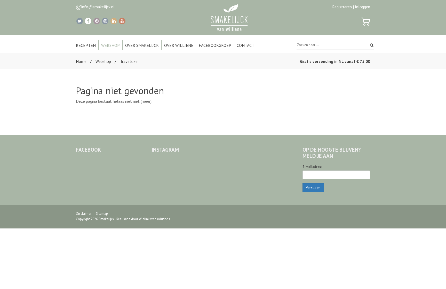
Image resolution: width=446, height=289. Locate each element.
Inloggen (362, 6)
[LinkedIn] (113, 21)
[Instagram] (105, 21)
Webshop (103, 61)
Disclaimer (83, 213)
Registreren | (343, 6)
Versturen (313, 187)
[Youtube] (122, 21)
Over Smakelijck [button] (142, 45)
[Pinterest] (96, 21)
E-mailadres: (312, 167)
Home (81, 61)
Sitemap (102, 213)
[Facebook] (88, 21)
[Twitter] (79, 21)
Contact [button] (245, 45)
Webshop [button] (110, 45)
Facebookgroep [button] (215, 45)
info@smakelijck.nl (98, 6)
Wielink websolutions (154, 219)
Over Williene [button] (178, 45)
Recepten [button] (86, 45)
